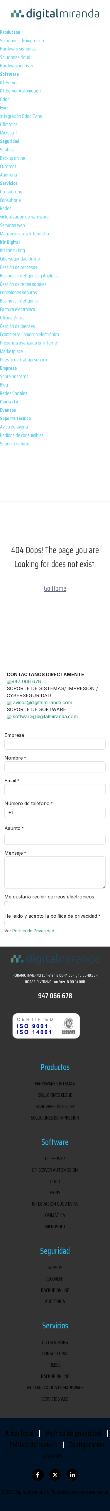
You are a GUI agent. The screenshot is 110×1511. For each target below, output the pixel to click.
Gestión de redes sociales (23, 284)
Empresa (8, 368)
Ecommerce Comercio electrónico (29, 334)
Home (41, 489)
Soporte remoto (14, 444)
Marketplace (11, 351)
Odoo (5, 99)
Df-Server (9, 82)
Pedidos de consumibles (22, 435)
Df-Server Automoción (20, 91)
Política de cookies (33, 1444)
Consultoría (10, 200)
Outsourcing (11, 192)
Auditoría (8, 175)
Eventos (8, 410)
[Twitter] (55, 1475)
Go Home (55, 588)
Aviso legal (19, 1433)
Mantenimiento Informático (25, 234)
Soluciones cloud (15, 57)
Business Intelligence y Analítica (29, 276)
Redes (5, 208)
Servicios (9, 183)
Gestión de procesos (18, 267)
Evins (4, 108)
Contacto (9, 402)
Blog (4, 385)
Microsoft (9, 133)
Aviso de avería (14, 427)
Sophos (7, 150)
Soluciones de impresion (22, 40)
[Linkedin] (72, 1475)
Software (9, 74)
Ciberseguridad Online (20, 259)
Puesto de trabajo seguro (23, 360)
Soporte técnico (15, 418)
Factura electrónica (17, 309)
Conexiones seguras (18, 292)
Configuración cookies (74, 1450)
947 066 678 (55, 995)
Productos (10, 32)
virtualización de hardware (24, 217)
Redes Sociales (13, 393)
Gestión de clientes (17, 326)
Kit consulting (12, 250)
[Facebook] (38, 1475)
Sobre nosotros (14, 376)
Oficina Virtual (13, 318)
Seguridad (9, 141)
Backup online (12, 158)
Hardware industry (17, 66)
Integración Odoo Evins (21, 116)
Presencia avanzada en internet (29, 343)
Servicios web (12, 225)
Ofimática (9, 124)
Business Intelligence (19, 301)
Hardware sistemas (18, 49)
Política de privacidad (73, 1433)
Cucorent (8, 166)
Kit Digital (10, 242)
